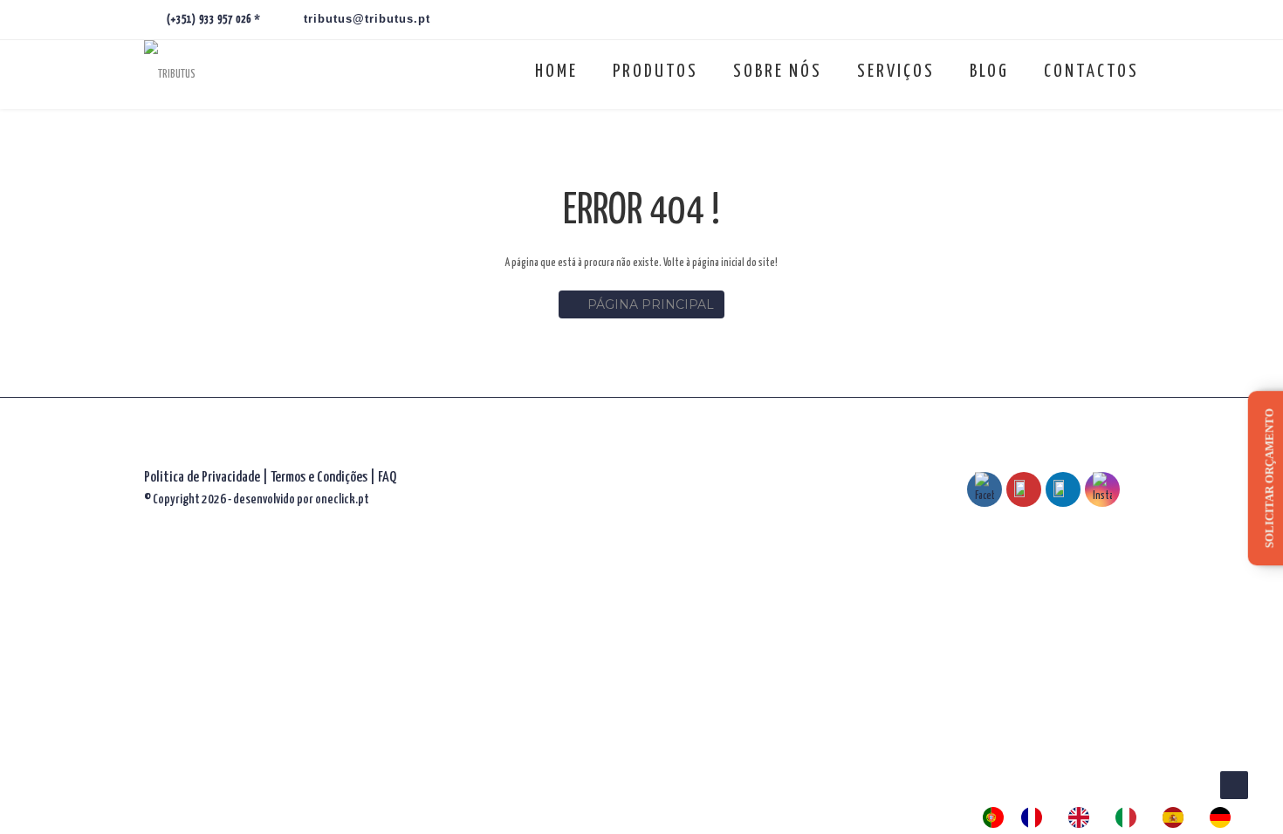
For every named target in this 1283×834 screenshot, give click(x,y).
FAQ (387, 477)
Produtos (655, 71)
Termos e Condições (320, 477)
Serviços (896, 71)
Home (556, 71)
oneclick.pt (342, 499)
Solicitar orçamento (1269, 478)
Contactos (1091, 71)
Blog (989, 71)
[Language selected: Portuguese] (1115, 817)
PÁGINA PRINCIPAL (650, 304)
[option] (1036, 817)
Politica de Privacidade (202, 477)
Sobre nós (777, 71)
